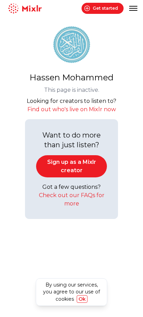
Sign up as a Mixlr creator (71, 166)
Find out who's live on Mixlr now (71, 109)
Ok (82, 299)
